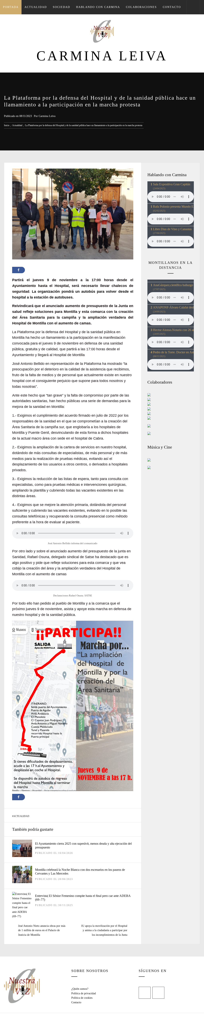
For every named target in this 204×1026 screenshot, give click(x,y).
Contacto (172, 7)
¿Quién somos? (79, 988)
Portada (11, 7)
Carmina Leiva (102, 55)
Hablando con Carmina (98, 7)
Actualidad (36, 7)
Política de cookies (81, 997)
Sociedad (61, 7)
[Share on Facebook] (18, 270)
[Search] (193, 7)
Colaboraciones (141, 7)
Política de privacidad (83, 993)
